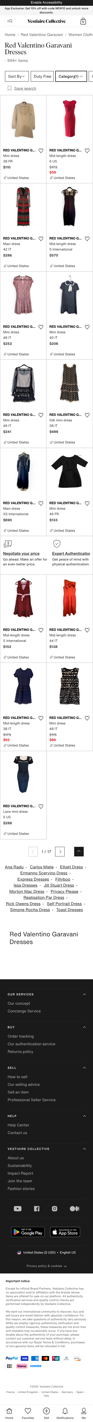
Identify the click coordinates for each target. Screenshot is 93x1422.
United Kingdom (28, 1392)
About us (16, 1158)
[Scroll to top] (79, 851)
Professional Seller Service (32, 1100)
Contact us (17, 1132)
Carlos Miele (42, 867)
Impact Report (20, 1173)
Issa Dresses (25, 885)
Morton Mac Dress (26, 892)
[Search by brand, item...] (10, 21)
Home (10, 34)
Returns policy (20, 1051)
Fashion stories (21, 1188)
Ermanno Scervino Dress (43, 873)
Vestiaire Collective (29, 1149)
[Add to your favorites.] (41, 151)
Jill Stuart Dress (59, 885)
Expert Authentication (72, 553)
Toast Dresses (69, 910)
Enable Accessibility (46, 2)
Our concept (19, 1003)
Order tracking (21, 1036)
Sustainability (20, 1165)
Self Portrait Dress (64, 904)
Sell (12, 1068)
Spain (79, 1392)
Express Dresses (33, 879)
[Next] (60, 851)
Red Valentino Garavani (42, 34)
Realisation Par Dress (43, 898)
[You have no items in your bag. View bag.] (83, 21)
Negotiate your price (21, 553)
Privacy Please (64, 892)
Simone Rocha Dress (30, 910)
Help (12, 1116)
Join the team (20, 1181)
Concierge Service (24, 1011)
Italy (46, 1396)
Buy (11, 1027)
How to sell (17, 1077)
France (10, 1392)
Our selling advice (24, 1084)
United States (49, 1392)
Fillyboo (62, 879)
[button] (83, 21)
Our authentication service (31, 1044)
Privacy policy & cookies (44, 1266)
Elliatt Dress (71, 867)
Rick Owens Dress (23, 904)
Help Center (18, 1125)
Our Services (21, 994)
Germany (67, 1392)
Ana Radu (14, 867)
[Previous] (33, 851)
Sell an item (18, 1092)
